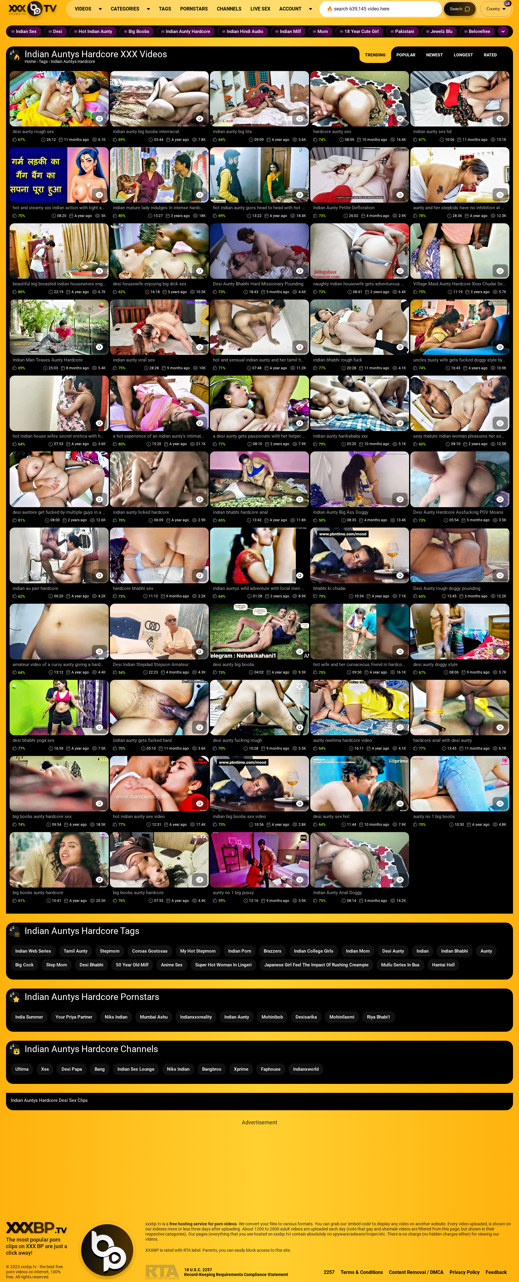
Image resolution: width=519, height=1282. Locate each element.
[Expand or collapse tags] (503, 31)
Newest (434, 54)
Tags (43, 61)
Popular (405, 54)
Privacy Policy (465, 1272)
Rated (490, 54)
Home (30, 61)
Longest (463, 54)
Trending (375, 54)
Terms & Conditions (362, 1272)
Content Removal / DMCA (416, 1272)
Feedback (496, 1272)
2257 (329, 1272)
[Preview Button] (99, 118)
